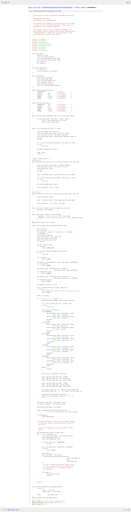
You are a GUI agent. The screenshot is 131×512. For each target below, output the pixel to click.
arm (34, 7)
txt (125, 509)
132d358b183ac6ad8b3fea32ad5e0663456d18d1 (57, 7)
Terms (17, 509)
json (128, 509)
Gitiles (9, 509)
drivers (77, 7)
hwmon (83, 7)
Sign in (127, 2)
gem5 (30, 7)
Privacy (13, 509)
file (59, 11)
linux (38, 7)
